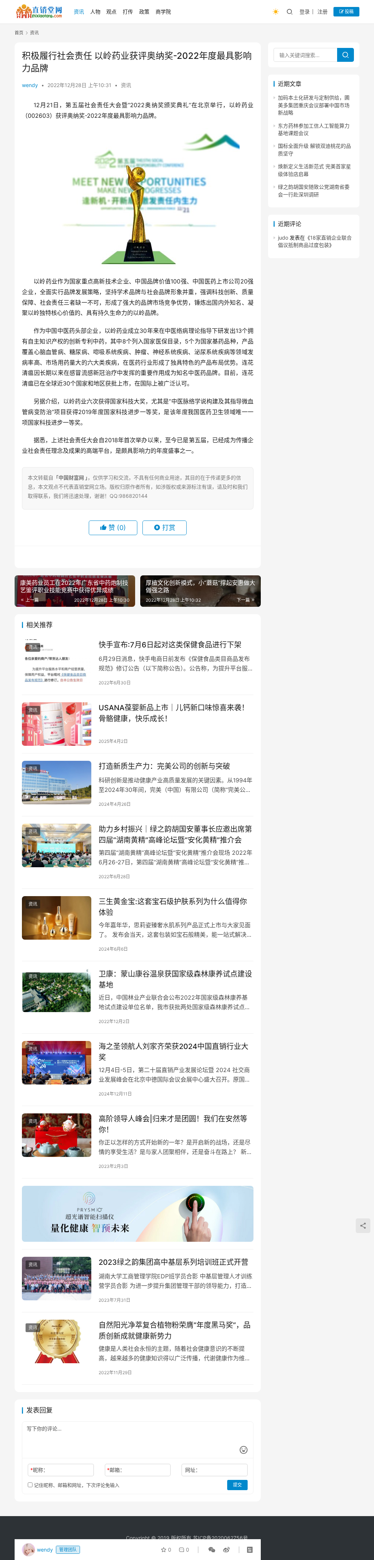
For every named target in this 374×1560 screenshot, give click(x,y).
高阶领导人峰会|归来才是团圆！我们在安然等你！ (173, 1124)
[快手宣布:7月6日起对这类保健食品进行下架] (56, 661)
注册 (322, 11)
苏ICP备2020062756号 (220, 1538)
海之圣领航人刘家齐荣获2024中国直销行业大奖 (173, 1051)
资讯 (79, 11)
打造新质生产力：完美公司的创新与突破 (164, 766)
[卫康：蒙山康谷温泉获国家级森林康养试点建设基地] (56, 990)
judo (283, 237)
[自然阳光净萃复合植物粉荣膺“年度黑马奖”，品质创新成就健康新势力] (56, 1341)
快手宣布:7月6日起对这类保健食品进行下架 (170, 644)
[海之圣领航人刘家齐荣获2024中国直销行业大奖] (56, 1063)
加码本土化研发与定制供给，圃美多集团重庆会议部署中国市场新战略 (314, 105)
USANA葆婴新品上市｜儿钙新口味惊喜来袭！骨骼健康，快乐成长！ (174, 713)
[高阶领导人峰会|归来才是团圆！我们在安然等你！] (56, 1135)
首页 (19, 32)
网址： (193, 1470)
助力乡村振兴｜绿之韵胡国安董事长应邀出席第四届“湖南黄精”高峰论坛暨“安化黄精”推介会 (175, 834)
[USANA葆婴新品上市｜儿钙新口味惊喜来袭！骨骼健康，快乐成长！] (56, 724)
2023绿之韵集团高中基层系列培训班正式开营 (173, 1262)
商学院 (163, 11)
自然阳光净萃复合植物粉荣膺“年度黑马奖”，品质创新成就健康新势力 (175, 1330)
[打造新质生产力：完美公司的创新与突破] (56, 782)
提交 (237, 1485)
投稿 (349, 11)
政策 (144, 11)
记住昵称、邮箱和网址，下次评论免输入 (76, 1485)
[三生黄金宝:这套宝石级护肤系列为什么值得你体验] (56, 918)
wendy (30, 85)
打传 (128, 11)
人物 (95, 11)
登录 (304, 11)
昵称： (39, 1470)
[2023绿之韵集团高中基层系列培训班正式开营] (56, 1278)
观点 (111, 11)
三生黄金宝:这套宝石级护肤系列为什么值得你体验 (173, 907)
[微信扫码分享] (211, 1549)
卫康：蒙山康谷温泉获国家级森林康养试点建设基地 (175, 979)
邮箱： (116, 1470)
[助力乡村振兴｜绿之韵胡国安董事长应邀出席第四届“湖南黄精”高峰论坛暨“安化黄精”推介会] (56, 845)
